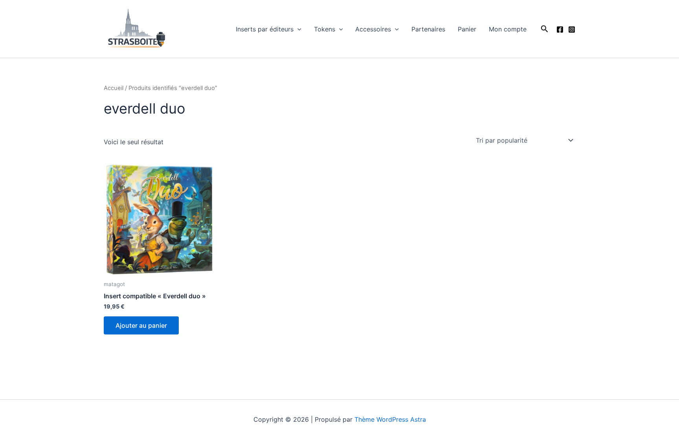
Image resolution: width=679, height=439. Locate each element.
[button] (297, 29)
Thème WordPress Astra (390, 419)
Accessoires (373, 29)
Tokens (324, 29)
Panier (467, 29)
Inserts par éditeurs (265, 29)
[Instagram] (571, 29)
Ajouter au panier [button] (141, 325)
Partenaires (428, 29)
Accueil (113, 88)
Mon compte (508, 29)
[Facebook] (559, 29)
